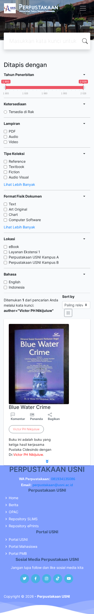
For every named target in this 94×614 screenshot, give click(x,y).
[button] (47, 461)
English (14, 282)
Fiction (14, 172)
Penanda (36, 419)
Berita (13, 505)
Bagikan (54, 419)
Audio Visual (19, 177)
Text (12, 204)
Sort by (68, 296)
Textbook (16, 166)
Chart (13, 214)
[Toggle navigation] (83, 8)
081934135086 (63, 479)
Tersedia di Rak (21, 112)
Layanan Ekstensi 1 (24, 252)
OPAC (13, 512)
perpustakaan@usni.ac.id (53, 485)
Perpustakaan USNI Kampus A (34, 257)
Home (13, 498)
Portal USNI (18, 539)
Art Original (18, 209)
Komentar (18, 419)
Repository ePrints (24, 526)
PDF (12, 131)
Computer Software (25, 220)
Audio (13, 136)
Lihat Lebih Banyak (19, 184)
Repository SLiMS (23, 519)
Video (13, 142)
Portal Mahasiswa (23, 546)
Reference (17, 161)
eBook (14, 246)
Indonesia (17, 287)
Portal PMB (18, 553)
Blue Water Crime (30, 407)
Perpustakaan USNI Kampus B (34, 262)
